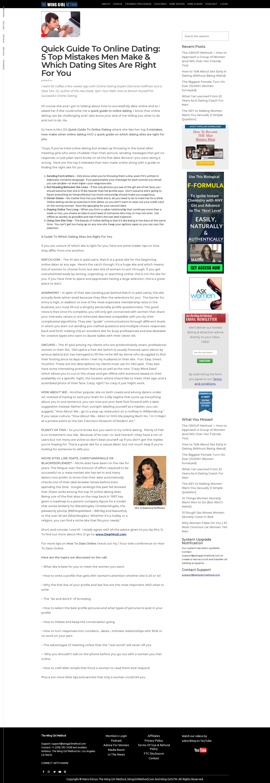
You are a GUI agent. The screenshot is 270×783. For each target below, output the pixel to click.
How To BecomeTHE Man (205, 135)
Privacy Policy (154, 740)
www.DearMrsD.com (111, 534)
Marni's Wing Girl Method (59, 4)
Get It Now (205, 163)
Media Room (116, 749)
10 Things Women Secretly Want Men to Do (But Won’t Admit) (202, 502)
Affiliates (154, 736)
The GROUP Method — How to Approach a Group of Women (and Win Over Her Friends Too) (204, 59)
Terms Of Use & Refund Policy (154, 747)
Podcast (116, 740)
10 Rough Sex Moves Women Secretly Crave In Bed (203, 515)
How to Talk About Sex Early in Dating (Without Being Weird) (204, 73)
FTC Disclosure (154, 753)
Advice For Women (116, 745)
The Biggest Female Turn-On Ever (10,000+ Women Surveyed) (203, 86)
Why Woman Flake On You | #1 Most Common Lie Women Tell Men (204, 527)
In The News (116, 754)
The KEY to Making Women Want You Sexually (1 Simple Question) (202, 115)
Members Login (116, 736)
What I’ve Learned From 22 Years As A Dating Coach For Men (202, 101)
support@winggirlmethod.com (201, 574)
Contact (154, 758)
